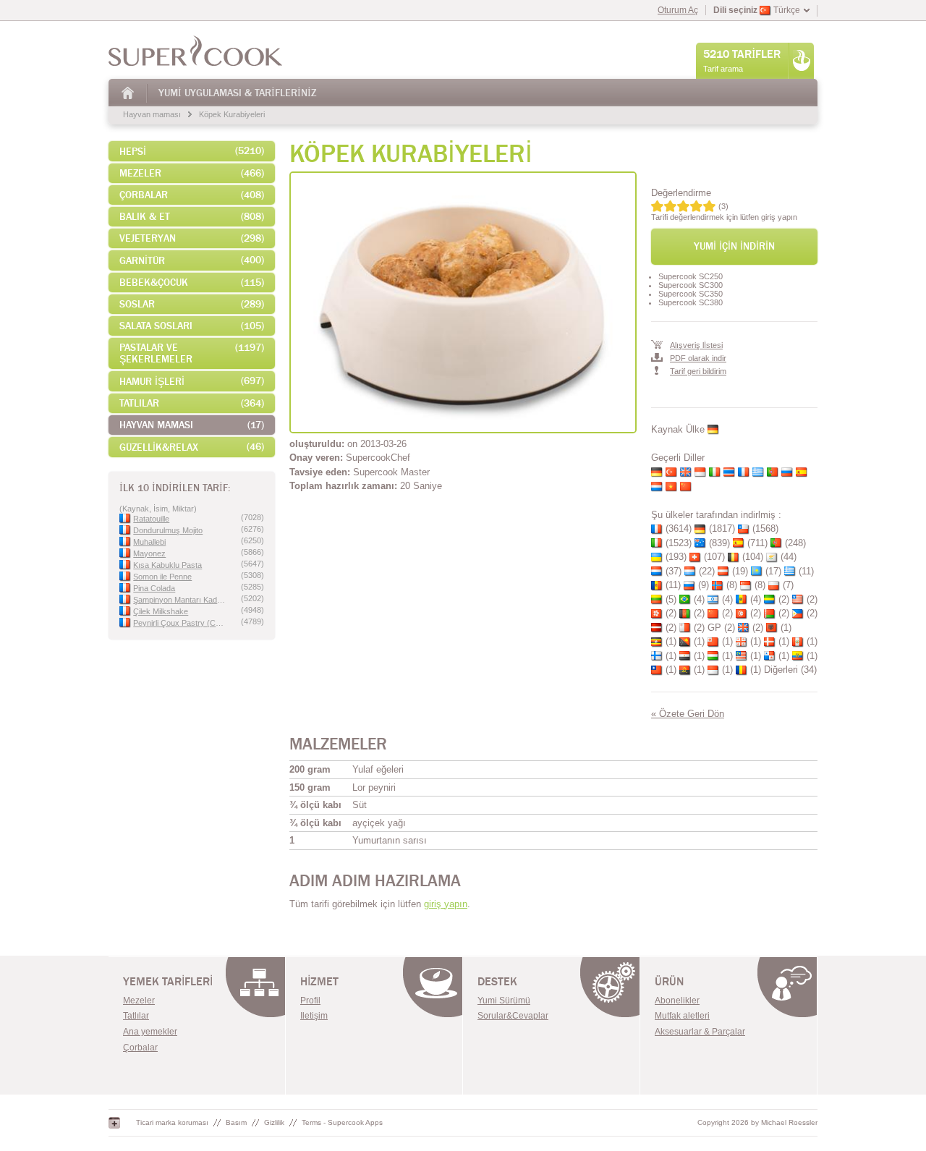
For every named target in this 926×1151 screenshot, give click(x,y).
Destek (497, 981)
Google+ (114, 1123)
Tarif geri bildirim (698, 371)
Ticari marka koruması (172, 1122)
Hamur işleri (191, 381)
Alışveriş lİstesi (696, 345)
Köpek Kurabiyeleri (232, 114)
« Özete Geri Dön (687, 713)
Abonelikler (677, 1000)
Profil (310, 1000)
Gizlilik (274, 1122)
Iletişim (314, 1016)
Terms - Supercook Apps (342, 1122)
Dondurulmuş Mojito (168, 530)
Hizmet (319, 981)
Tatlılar (191, 403)
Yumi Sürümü (503, 1000)
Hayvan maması (152, 114)
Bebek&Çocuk (191, 282)
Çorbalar (191, 195)
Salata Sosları (191, 325)
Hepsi (191, 151)
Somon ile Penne (162, 576)
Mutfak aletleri (682, 1016)
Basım (236, 1122)
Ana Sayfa (128, 93)
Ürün (669, 981)
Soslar (191, 304)
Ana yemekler (150, 1032)
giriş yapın (445, 904)
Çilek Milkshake (160, 611)
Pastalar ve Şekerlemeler (191, 353)
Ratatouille (151, 518)
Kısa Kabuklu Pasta (167, 565)
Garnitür (191, 260)
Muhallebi (149, 542)
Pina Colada (154, 588)
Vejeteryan (191, 238)
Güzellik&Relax (191, 447)
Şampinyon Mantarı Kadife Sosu (179, 599)
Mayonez (149, 553)
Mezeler (191, 173)
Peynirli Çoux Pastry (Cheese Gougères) (179, 623)
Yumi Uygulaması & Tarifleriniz (237, 93)
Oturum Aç (678, 10)
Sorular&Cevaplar (512, 1016)
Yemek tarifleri (168, 981)
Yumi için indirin (734, 246)
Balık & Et (191, 216)
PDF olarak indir (698, 358)
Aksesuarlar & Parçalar (700, 1032)
